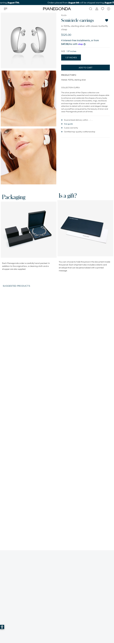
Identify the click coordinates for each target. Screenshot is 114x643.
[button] (2, 627)
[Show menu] (5, 9)
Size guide (68, 124)
